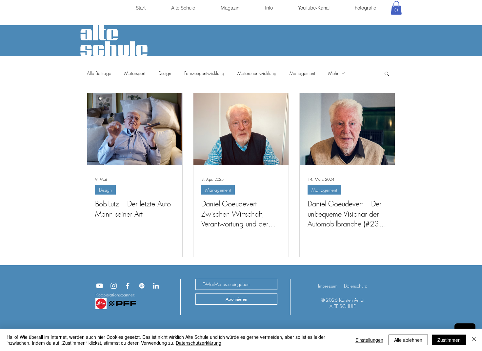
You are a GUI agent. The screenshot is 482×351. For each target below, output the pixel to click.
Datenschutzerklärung (198, 342)
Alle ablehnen (408, 340)
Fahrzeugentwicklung (204, 73)
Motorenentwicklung (256, 73)
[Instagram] (114, 286)
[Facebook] (128, 286)
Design (164, 73)
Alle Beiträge (99, 73)
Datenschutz (355, 286)
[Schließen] (474, 340)
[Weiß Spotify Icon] (142, 286)
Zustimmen (449, 340)
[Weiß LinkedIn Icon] (156, 286)
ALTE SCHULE (343, 306)
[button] (396, 8)
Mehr (333, 73)
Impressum (327, 286)
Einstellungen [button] (369, 340)
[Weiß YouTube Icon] (99, 286)
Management (302, 73)
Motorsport (134, 73)
